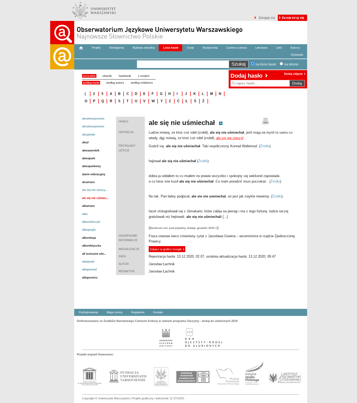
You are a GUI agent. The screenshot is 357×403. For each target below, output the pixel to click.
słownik (107, 75)
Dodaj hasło (246, 75)
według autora (115, 82)
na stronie (291, 64)
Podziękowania (88, 312)
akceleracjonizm (93, 126)
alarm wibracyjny (93, 174)
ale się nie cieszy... (94, 189)
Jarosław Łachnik (162, 264)
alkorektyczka (91, 245)
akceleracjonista (93, 118)
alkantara (88, 205)
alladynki (88, 261)
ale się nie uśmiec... (95, 198)
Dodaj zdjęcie (293, 73)
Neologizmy (116, 47)
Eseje (190, 47)
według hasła (91, 82)
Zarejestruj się (293, 18)
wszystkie (89, 75)
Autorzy (295, 47)
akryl (85, 142)
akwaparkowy (91, 166)
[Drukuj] (265, 121)
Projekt (96, 47)
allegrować (89, 269)
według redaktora (142, 82)
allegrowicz (90, 277)
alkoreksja (89, 237)
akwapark (88, 158)
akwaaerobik (90, 150)
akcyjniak (88, 134)
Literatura (261, 47)
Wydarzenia (210, 47)
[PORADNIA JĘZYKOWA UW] (62, 223)
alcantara (88, 182)
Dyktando (297, 54)
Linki (279, 47)
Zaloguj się (266, 18)
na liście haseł (266, 64)
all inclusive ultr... (94, 253)
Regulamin (138, 312)
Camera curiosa (236, 47)
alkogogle (89, 229)
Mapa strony (115, 312)
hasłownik (125, 75)
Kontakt (158, 312)
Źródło (264, 146)
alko (85, 213)
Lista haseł (170, 47)
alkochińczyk (91, 221)
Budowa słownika (144, 47)
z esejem (143, 75)
